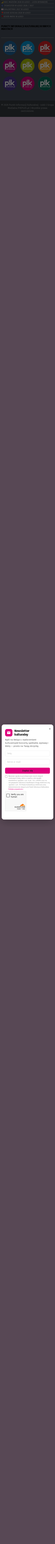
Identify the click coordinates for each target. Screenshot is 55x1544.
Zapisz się (27, 770)
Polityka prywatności (15, 789)
